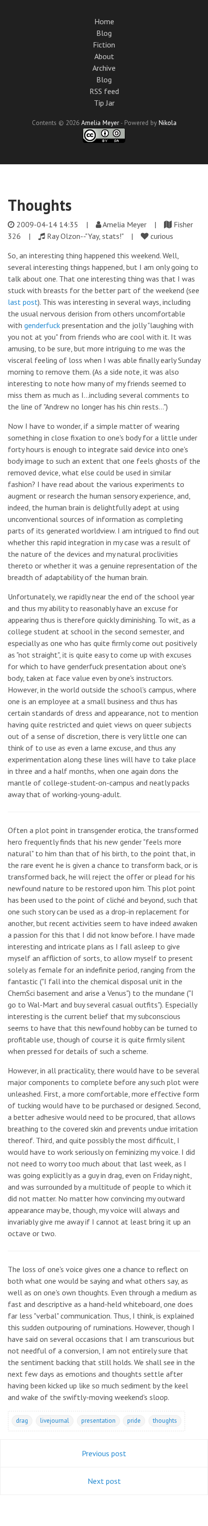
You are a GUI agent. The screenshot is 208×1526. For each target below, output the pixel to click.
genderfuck (42, 325)
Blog (104, 33)
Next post (104, 1481)
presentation (98, 1420)
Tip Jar (104, 103)
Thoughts (40, 205)
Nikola (168, 122)
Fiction (104, 44)
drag (22, 1420)
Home (104, 21)
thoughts (165, 1420)
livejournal (54, 1420)
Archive (104, 68)
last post (23, 302)
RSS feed (104, 91)
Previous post (104, 1453)
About (104, 56)
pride (134, 1420)
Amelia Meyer (100, 122)
